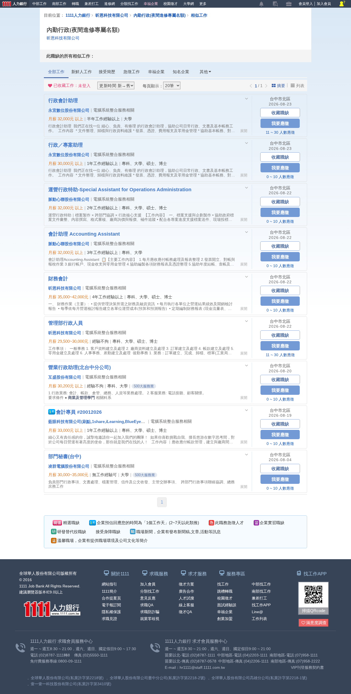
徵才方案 (186, 584)
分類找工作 (129, 4)
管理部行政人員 (65, 322)
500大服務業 (144, 386)
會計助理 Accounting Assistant (84, 233)
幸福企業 (151, 4)
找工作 (223, 584)
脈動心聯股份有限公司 (68, 199)
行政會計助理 (63, 100)
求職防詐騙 (149, 612)
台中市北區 (280, 98)
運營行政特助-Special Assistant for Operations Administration (119, 189)
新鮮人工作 (81, 71)
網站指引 (109, 584)
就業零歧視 (149, 618)
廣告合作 (186, 591)
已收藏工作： (71, 85)
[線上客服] (342, 4)
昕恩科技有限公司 (111, 15)
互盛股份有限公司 (64, 377)
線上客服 (186, 605)
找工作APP (261, 605)
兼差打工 (91, 4)
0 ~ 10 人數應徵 (280, 177)
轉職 (75, 4)
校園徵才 (170, 4)
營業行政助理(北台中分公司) (79, 367)
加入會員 (324, 4)
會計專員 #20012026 (79, 412)
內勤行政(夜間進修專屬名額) (160, 15)
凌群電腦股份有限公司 (68, 466)
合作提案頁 (111, 598)
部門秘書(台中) (64, 456)
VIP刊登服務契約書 (307, 667)
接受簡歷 (107, 71)
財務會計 (58, 278)
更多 (202, 4)
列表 (300, 85)
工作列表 (259, 618)
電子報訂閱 (111, 605)
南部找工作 (261, 591)
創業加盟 (225, 618)
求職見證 (109, 618)
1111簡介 (109, 591)
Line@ (257, 612)
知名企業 (181, 71)
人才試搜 (186, 598)
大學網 (188, 4)
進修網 (109, 4)
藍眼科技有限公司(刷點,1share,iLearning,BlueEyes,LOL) (101, 421)
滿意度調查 (316, 622)
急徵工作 (131, 71)
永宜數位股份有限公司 (68, 110)
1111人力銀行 (78, 15)
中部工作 (39, 4)
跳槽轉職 (225, 591)
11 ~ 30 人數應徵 (280, 132)
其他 (204, 71)
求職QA (146, 605)
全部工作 (56, 71)
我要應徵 (280, 123)
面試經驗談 (226, 605)
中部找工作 (261, 584)
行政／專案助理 (65, 144)
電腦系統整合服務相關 (113, 110)
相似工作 (199, 15)
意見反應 (147, 598)
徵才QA (185, 612)
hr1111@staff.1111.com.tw (202, 667)
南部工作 (59, 4)
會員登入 (306, 4)
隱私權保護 (111, 612)
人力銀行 (13, 4)
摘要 (281, 85)
